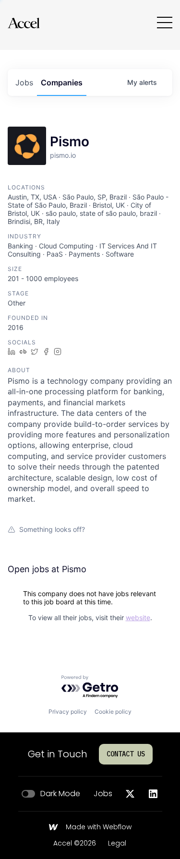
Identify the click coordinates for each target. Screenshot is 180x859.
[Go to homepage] (23, 23)
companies (62, 82)
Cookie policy (113, 711)
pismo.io (63, 155)
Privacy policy (67, 711)
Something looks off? (52, 529)
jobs (24, 82)
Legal (117, 843)
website (138, 617)
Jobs (103, 794)
